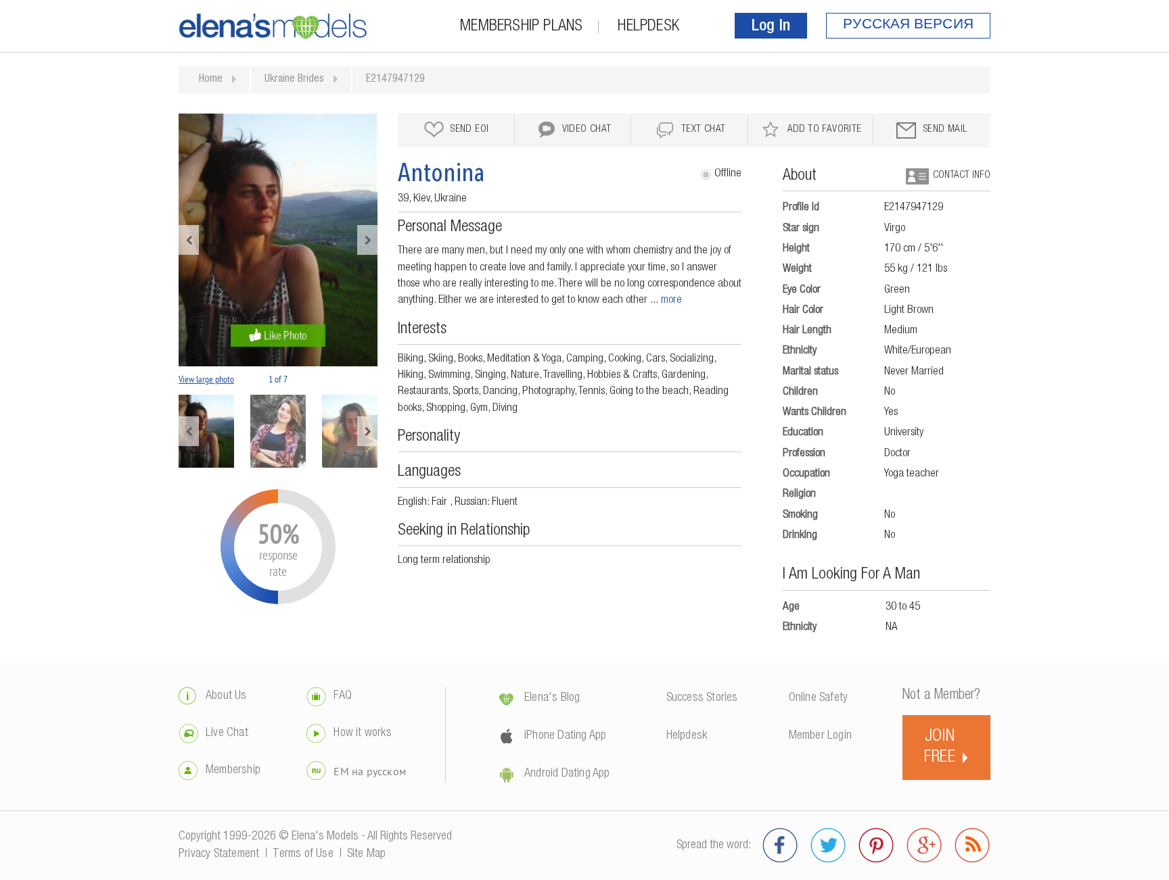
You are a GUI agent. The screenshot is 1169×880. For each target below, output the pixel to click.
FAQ (343, 696)
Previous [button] (189, 240)
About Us (226, 696)
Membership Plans (521, 27)
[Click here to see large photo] (278, 240)
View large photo (206, 379)
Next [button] (367, 240)
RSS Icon (972, 845)
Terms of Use (303, 854)
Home (211, 79)
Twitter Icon (828, 845)
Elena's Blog (552, 698)
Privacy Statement (219, 854)
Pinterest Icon (876, 845)
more (671, 300)
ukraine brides (294, 79)
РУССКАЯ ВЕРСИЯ (908, 25)
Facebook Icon (780, 845)
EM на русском (370, 771)
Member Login (820, 736)
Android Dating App (567, 774)
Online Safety (818, 698)
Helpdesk (648, 27)
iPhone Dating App (565, 736)
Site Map (366, 854)
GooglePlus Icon (924, 845)
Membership (233, 770)
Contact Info (961, 175)
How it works (362, 733)
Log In (771, 27)
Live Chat (227, 733)
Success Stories (702, 698)
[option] (278, 240)
